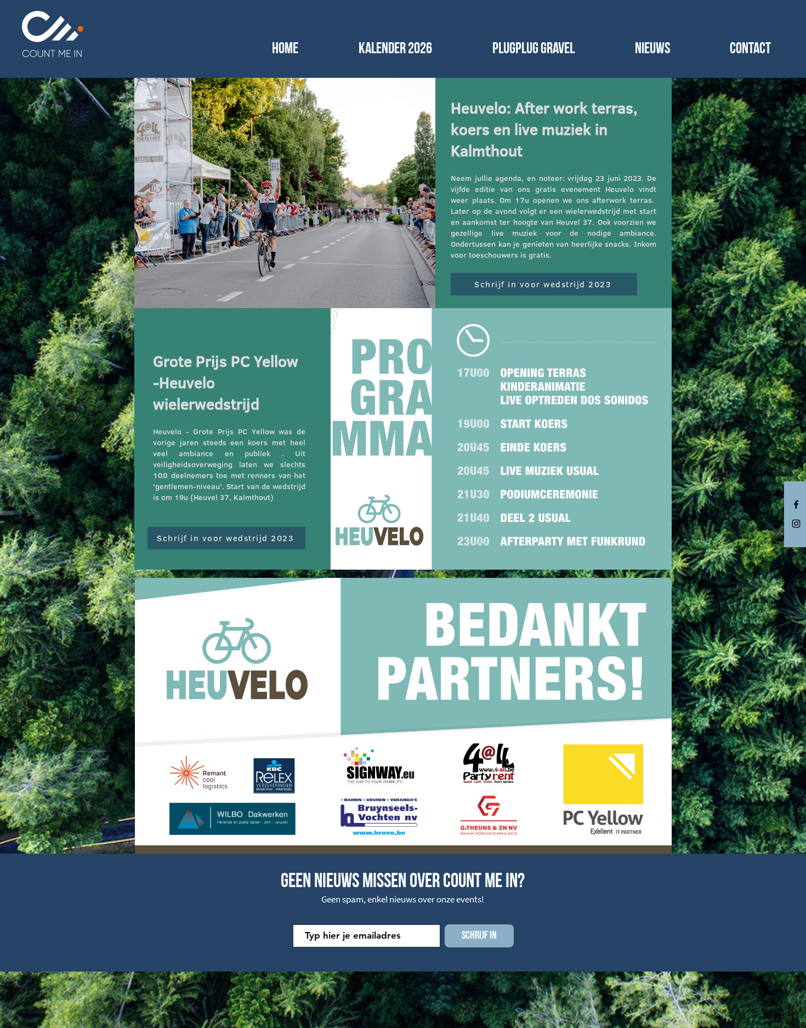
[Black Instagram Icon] (796, 523)
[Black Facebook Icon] (796, 504)
